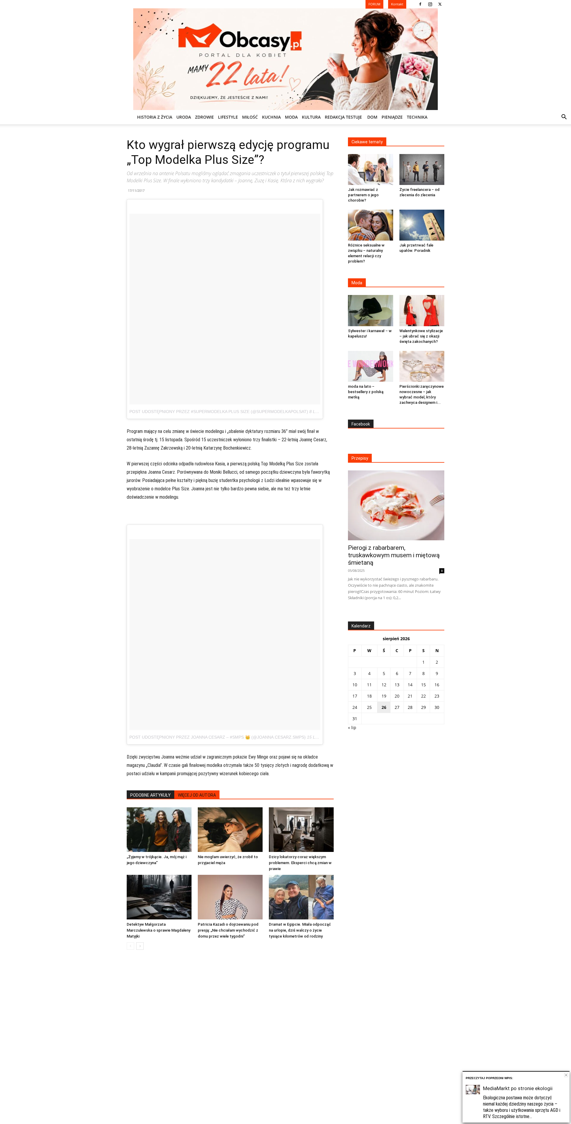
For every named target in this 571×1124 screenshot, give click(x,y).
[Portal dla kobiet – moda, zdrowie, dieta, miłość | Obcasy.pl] (285, 59)
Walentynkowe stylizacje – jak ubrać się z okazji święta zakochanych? (421, 336)
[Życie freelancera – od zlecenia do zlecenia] (422, 169)
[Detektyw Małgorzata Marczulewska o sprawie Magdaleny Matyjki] (159, 897)
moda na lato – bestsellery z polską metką (365, 391)
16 (436, 684)
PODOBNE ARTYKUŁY (150, 795)
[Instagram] (430, 4)
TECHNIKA (417, 117)
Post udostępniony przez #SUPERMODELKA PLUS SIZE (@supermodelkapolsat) (218, 411)
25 (369, 707)
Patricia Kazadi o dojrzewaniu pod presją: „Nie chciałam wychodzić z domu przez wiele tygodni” (228, 930)
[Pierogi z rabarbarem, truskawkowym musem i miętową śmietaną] (396, 505)
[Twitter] (439, 4)
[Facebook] (420, 4)
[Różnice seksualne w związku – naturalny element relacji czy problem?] (370, 225)
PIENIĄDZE (392, 117)
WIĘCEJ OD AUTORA (197, 795)
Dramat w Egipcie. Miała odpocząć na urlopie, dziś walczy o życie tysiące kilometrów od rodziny (300, 930)
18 (369, 696)
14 (410, 684)
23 (436, 696)
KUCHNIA (271, 117)
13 (397, 684)
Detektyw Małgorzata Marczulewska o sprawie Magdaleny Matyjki (158, 930)
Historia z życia (154, 117)
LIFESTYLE (228, 117)
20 (397, 696)
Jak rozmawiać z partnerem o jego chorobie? (363, 194)
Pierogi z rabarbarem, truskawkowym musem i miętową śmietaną (394, 555)
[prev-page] (130, 946)
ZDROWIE (204, 117)
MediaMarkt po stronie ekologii (518, 1088)
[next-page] (140, 946)
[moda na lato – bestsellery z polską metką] (370, 366)
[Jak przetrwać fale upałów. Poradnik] (422, 225)
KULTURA (311, 117)
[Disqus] (230, 1044)
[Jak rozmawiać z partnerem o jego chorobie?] (370, 169)
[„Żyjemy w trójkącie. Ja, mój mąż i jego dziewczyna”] (159, 829)
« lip (352, 727)
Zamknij (566, 1075)
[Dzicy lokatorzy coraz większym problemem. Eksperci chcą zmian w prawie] (301, 829)
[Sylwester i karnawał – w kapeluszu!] (370, 310)
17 (354, 696)
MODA (291, 117)
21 (410, 696)
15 (423, 684)
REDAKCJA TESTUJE (343, 117)
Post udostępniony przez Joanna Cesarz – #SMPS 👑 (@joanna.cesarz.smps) (217, 737)
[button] (564, 117)
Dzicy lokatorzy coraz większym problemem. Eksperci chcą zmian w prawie (300, 863)
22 (423, 696)
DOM (372, 117)
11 (369, 684)
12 (384, 684)
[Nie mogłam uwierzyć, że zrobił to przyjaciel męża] (230, 829)
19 (384, 696)
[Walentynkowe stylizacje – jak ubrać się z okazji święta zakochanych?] (422, 310)
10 (354, 684)
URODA (183, 117)
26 (384, 707)
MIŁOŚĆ (250, 117)
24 (354, 707)
